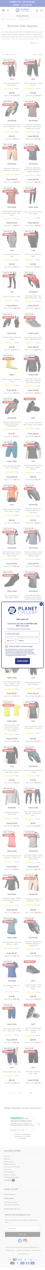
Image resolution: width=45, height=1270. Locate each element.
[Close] (41, 604)
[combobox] (10, 640)
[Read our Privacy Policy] (38, 649)
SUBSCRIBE (22, 661)
